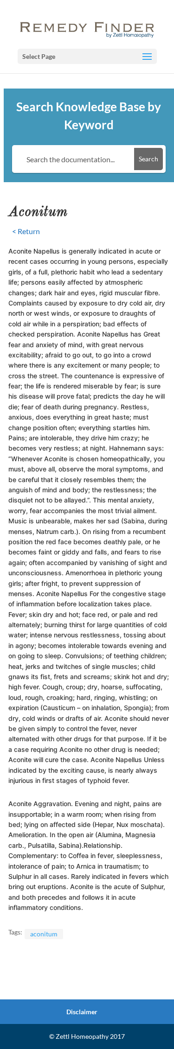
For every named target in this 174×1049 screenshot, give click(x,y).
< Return (26, 231)
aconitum (44, 934)
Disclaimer (81, 1012)
